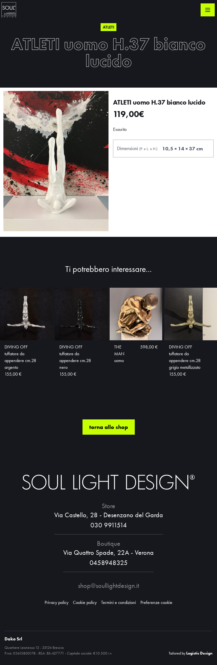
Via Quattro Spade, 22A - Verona (108, 552)
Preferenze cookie (156, 602)
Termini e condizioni (118, 602)
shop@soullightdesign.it (108, 585)
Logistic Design (199, 653)
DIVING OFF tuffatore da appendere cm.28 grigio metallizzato (185, 357)
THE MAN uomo (119, 353)
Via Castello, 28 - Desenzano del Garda (108, 514)
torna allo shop (108, 427)
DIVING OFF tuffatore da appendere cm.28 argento (20, 357)
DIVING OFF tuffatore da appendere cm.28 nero (75, 357)
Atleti (108, 27)
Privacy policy (56, 602)
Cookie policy (85, 602)
